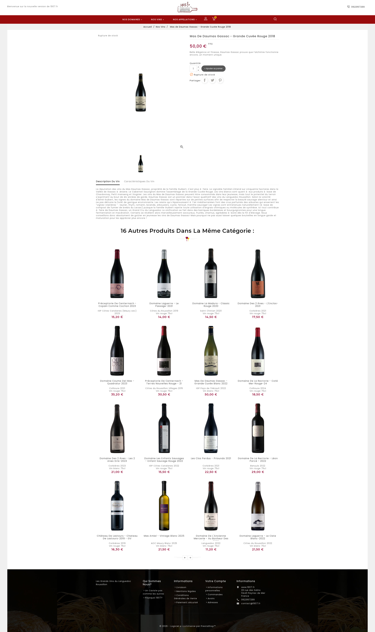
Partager (205, 80)
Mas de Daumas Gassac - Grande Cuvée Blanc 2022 (210, 382)
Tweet (212, 80)
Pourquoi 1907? (153, 597)
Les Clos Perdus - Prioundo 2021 (211, 458)
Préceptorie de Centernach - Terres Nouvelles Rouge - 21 (164, 382)
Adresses (213, 602)
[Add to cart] (114, 298)
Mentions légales (186, 591)
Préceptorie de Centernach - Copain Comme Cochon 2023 (117, 304)
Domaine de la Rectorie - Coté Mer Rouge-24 (258, 382)
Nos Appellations (185, 19)
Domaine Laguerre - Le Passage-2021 (164, 304)
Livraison (181, 587)
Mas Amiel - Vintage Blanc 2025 (164, 536)
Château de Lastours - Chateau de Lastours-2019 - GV (117, 537)
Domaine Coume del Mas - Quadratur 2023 (117, 382)
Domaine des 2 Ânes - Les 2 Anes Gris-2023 (117, 459)
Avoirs (211, 598)
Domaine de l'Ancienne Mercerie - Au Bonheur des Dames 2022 (211, 539)
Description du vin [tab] (108, 181)
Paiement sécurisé (187, 602)
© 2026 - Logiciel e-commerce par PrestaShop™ (188, 626)
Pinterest (220, 80)
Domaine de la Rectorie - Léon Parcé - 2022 (258, 459)
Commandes (215, 594)
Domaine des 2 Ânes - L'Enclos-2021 (258, 304)
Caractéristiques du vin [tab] (139, 181)
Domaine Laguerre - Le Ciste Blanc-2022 (258, 537)
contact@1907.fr (250, 603)
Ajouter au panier (214, 68)
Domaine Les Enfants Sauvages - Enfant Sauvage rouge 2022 (164, 459)
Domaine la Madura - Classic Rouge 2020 (211, 304)
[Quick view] (120, 298)
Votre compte (215, 581)
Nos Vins (158, 19)
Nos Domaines (132, 19)
